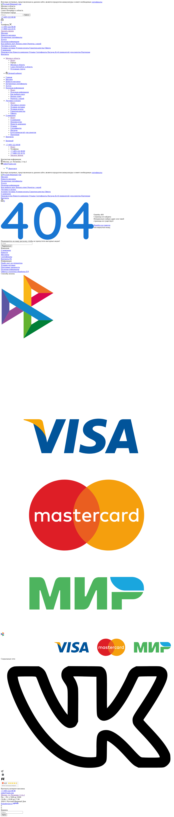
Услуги (4, 39)
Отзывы (32, 52)
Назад (12, 60)
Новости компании (21, 52)
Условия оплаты (22, 48)
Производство (7, 52)
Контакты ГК (6, 259)
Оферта (48, 48)
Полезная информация (10, 42)
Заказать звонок (7, 31)
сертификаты (97, 2)
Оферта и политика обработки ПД (15, 272)
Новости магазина (8, 35)
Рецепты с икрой (34, 44)
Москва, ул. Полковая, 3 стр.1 (13, 795)
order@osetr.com (9, 164)
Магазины (5, 255)
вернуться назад (103, 227)
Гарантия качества (37, 48)
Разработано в (7, 804)
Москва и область (17, 65)
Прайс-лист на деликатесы (11, 263)
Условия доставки (8, 48)
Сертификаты (41, 52)
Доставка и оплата (8, 46)
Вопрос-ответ (21, 44)
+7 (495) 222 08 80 (8, 17)
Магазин (4, 33)
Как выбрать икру (8, 44)
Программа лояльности (10, 267)
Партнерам (85, 52)
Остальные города (17, 69)
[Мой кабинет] (2, 20)
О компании (6, 50)
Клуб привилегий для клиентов (68, 52)
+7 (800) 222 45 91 (8, 29)
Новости (4, 252)
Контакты (5, 54)
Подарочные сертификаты (11, 37)
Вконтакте (13, 169)
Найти (4, 815)
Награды (51, 52)
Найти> (26, 15)
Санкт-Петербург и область (21, 67)
